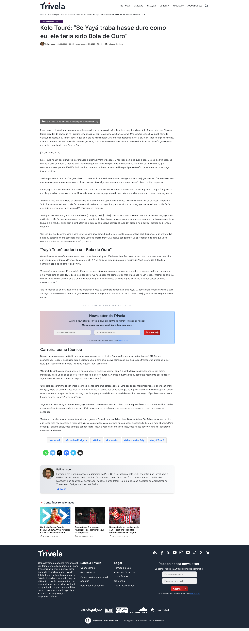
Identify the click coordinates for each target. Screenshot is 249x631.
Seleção (151, 6)
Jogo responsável (124, 585)
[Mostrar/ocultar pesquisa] (206, 5)
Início (44, 14)
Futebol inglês (53, 14)
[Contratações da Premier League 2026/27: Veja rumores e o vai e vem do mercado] (55, 515)
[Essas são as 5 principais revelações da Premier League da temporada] (90, 515)
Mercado (138, 6)
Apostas (177, 6)
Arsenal (55, 440)
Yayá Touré (158, 440)
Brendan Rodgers (77, 440)
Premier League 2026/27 (71, 14)
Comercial (119, 580)
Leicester (113, 440)
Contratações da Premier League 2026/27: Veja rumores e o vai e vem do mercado (55, 530)
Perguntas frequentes (92, 585)
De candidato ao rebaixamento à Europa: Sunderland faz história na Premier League (124, 530)
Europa (163, 6)
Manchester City (135, 440)
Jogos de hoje (194, 6)
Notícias (125, 6)
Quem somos (87, 567)
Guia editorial (87, 572)
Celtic (97, 440)
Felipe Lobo (63, 469)
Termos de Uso (123, 340)
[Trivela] (52, 5)
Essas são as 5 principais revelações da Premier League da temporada (89, 530)
